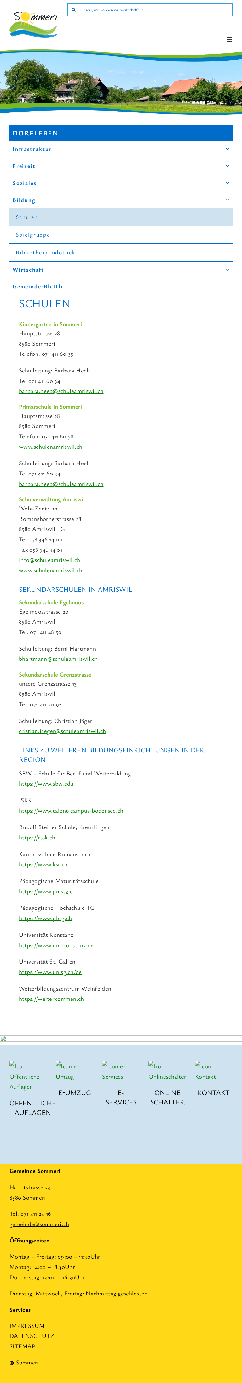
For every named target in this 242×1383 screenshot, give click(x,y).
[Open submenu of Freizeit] (228, 166)
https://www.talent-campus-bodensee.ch (71, 810)
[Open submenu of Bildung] (228, 200)
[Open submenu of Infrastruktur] (228, 149)
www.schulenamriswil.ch (50, 446)
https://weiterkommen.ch (51, 998)
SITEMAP (22, 1346)
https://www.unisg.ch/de (50, 972)
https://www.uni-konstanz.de (56, 945)
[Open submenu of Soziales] (228, 183)
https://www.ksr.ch (43, 864)
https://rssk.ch (37, 837)
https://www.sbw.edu (46, 783)
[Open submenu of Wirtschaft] (228, 270)
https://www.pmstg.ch (47, 891)
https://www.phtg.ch (45, 918)
